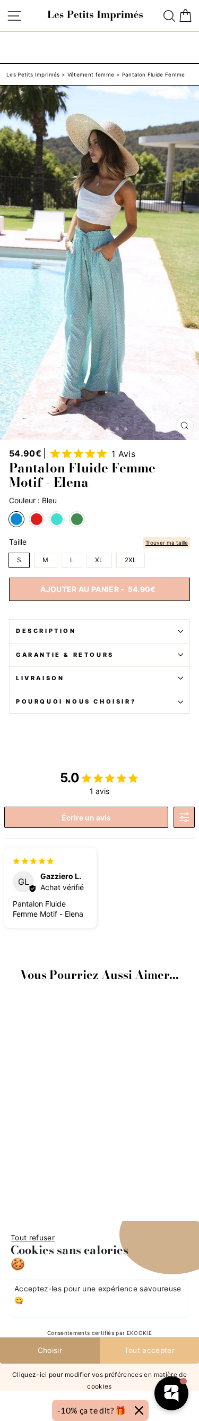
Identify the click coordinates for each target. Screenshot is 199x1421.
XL (99, 560)
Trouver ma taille (166, 542)
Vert (77, 519)
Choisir (50, 1350)
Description (46, 631)
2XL (131, 560)
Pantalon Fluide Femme (153, 74)
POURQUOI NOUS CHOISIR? (76, 701)
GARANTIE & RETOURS (65, 654)
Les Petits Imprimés (33, 74)
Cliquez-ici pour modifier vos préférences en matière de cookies (99, 1380)
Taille (18, 542)
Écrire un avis (86, 817)
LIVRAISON (40, 678)
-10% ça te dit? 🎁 (91, 1410)
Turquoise (56, 519)
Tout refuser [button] (33, 1237)
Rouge (36, 519)
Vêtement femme (91, 74)
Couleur (33, 500)
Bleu (16, 519)
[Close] (139, 1410)
